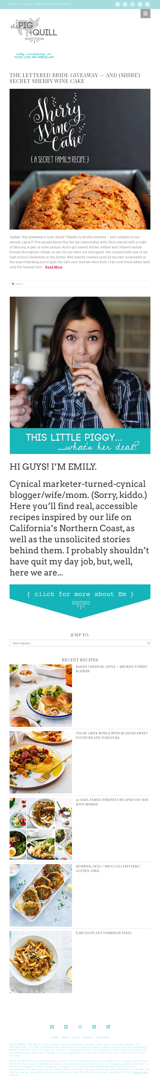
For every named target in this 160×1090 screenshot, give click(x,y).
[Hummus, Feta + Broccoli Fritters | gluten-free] (41, 895)
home (54, 1037)
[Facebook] (118, 4)
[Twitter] (125, 4)
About (65, 1037)
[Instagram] (132, 4)
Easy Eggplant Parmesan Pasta (104, 933)
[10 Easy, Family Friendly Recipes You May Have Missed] (41, 829)
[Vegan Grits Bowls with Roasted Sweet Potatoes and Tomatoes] (41, 762)
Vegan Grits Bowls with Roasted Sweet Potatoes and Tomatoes (112, 735)
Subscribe (102, 1037)
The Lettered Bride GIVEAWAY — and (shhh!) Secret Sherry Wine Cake (75, 77)
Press (75, 1037)
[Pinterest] (140, 4)
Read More (53, 267)
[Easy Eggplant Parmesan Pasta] (41, 962)
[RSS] (147, 4)
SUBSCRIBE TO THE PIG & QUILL (52, 4)
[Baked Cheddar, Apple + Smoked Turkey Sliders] (41, 695)
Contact (87, 1037)
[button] (145, 13)
